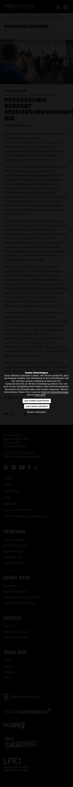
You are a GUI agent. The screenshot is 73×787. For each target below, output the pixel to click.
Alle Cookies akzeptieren (36, 401)
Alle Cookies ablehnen (37, 406)
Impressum (40, 395)
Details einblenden (36, 412)
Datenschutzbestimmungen (55, 392)
